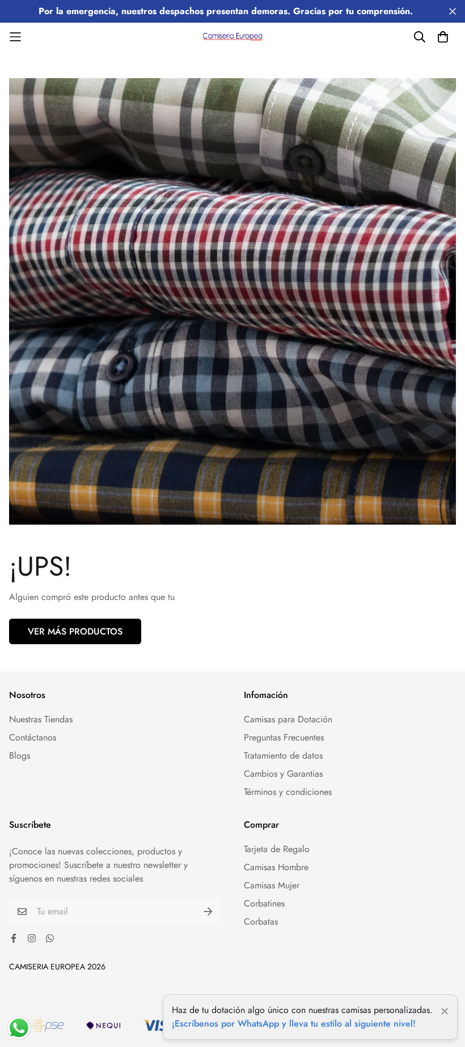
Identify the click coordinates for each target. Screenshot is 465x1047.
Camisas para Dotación (288, 719)
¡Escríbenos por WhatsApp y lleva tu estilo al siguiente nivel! (294, 1023)
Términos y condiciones (288, 791)
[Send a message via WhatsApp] (19, 1028)
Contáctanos (32, 737)
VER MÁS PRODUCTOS (75, 631)
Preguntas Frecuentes (284, 737)
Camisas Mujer (271, 885)
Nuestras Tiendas (41, 719)
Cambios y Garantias (283, 773)
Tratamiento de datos (283, 755)
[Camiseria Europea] (233, 36)
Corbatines (264, 903)
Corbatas (261, 921)
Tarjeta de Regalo (277, 849)
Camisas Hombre (276, 867)
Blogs (19, 755)
